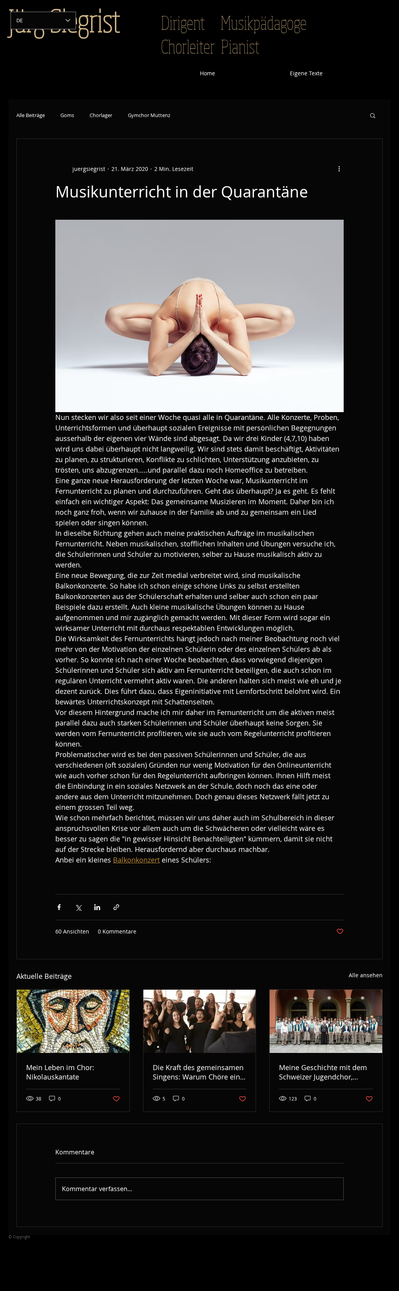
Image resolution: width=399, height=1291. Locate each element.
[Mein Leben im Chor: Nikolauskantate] (73, 1021)
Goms (67, 115)
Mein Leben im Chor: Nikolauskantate (60, 1072)
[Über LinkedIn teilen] (97, 907)
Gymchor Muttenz (149, 115)
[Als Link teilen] (116, 907)
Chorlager (101, 115)
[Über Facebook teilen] (59, 907)
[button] (372, 115)
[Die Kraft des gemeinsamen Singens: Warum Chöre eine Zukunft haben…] (199, 1021)
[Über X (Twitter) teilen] (78, 907)
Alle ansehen (366, 975)
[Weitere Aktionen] (339, 168)
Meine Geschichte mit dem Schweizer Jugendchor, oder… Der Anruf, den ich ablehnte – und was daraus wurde (323, 1072)
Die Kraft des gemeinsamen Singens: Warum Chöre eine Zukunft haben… (198, 1072)
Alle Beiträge (30, 115)
